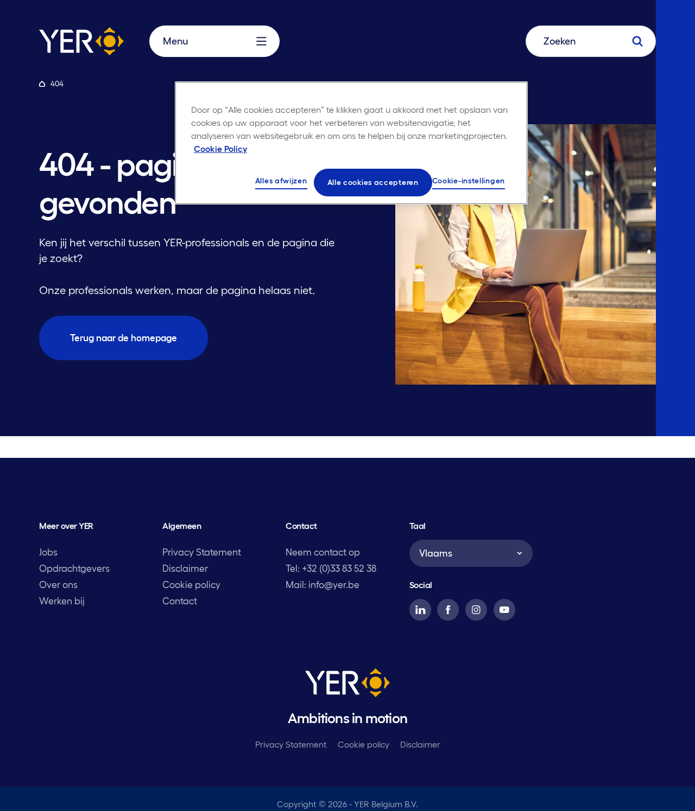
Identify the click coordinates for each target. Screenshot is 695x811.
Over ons (58, 584)
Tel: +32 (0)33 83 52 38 (331, 568)
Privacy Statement (201, 552)
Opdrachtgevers (74, 568)
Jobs (48, 552)
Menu (175, 41)
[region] (351, 143)
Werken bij (62, 601)
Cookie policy (191, 584)
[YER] (347, 685)
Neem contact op (323, 552)
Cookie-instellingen (468, 180)
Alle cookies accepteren (373, 182)
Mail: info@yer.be (322, 584)
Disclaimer (185, 568)
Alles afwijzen (281, 180)
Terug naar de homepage (123, 338)
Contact (179, 601)
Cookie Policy (220, 149)
